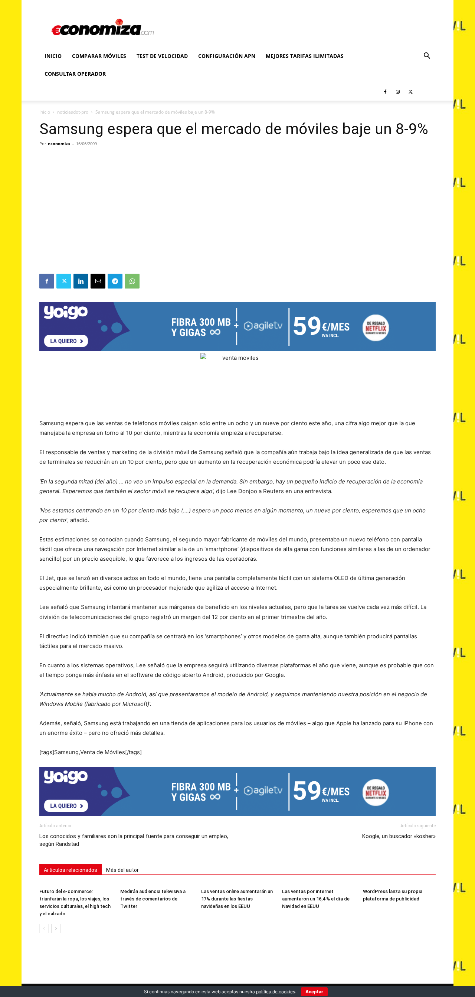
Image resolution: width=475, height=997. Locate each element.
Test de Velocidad (162, 55)
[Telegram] (115, 281)
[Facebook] (385, 92)
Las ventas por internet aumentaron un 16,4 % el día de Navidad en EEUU (316, 899)
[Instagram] (397, 92)
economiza (59, 143)
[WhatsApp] (132, 281)
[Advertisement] (237, 218)
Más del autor (122, 870)
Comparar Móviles (99, 55)
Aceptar (314, 991)
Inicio (53, 55)
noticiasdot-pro (72, 112)
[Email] (98, 281)
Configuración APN (226, 55)
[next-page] (55, 928)
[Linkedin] (80, 281)
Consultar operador (75, 73)
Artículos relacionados (70, 870)
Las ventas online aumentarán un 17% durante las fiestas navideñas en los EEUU (237, 899)
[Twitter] (410, 92)
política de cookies (275, 991)
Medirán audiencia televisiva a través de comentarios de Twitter (153, 899)
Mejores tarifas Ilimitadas (305, 55)
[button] (427, 56)
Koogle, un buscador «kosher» (399, 836)
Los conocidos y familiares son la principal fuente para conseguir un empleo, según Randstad (133, 840)
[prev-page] (44, 928)
